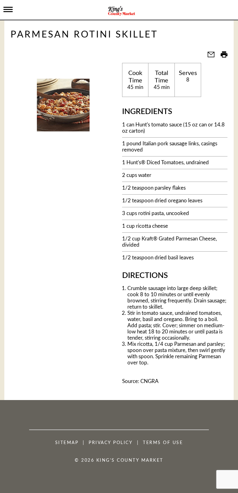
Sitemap (67, 443)
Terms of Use (163, 443)
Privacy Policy (111, 443)
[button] (208, 56)
